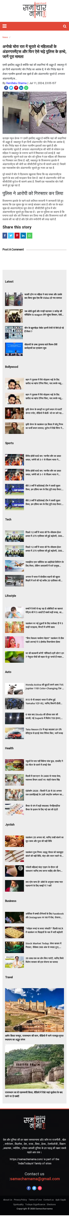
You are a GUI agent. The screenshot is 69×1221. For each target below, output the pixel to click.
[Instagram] (40, 1188)
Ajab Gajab (60, 1199)
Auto (8, 672)
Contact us (48, 1199)
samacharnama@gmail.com (34, 1176)
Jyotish (9, 824)
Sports (9, 443)
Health (9, 748)
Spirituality (18, 1204)
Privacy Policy (20, 1199)
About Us (7, 1199)
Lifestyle (10, 595)
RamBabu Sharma (16, 83)
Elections (51, 1204)
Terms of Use (35, 1199)
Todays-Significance (35, 1204)
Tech (8, 519)
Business (10, 901)
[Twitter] (34, 1188)
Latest (9, 281)
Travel (9, 977)
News (5, 37)
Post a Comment (13, 249)
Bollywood (11, 367)
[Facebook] (29, 1188)
